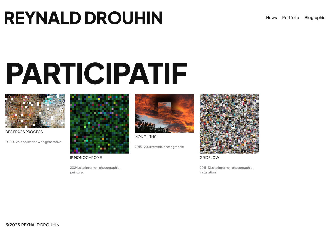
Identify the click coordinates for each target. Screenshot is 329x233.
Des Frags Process (24, 132)
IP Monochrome (86, 157)
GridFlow (209, 157)
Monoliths (145, 137)
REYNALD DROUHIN (83, 17)
